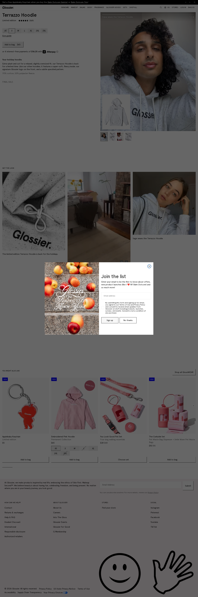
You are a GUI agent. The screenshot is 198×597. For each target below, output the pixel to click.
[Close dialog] (149, 266)
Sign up (110, 320)
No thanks (128, 320)
